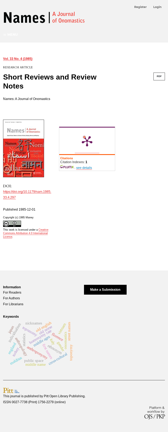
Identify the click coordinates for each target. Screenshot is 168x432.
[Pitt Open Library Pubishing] (11, 390)
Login (157, 7)
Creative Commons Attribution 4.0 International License (25, 233)
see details (84, 167)
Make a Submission (105, 289)
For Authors (11, 298)
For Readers (12, 292)
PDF (159, 76)
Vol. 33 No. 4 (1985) (17, 59)
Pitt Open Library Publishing (64, 396)
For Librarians (13, 304)
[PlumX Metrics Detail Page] (87, 141)
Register (140, 7)
